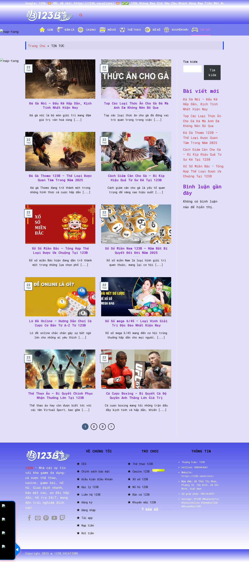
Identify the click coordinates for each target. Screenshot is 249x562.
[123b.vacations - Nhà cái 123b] (49, 15)
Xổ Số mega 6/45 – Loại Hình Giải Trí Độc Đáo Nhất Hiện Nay (136, 323)
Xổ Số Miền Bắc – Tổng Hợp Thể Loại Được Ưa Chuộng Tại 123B (60, 250)
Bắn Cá (69, 29)
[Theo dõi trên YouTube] (54, 518)
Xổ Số (156, 29)
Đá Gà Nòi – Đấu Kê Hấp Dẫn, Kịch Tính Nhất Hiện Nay (60, 105)
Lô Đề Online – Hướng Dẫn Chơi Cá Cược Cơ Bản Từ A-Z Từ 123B (60, 323)
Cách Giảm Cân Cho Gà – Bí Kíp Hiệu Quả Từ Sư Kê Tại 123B (136, 178)
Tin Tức (205, 29)
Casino (91, 29)
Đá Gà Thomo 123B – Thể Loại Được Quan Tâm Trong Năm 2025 (60, 178)
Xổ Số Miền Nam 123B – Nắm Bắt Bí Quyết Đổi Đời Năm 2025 (136, 250)
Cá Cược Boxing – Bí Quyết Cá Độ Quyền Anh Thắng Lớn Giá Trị (136, 395)
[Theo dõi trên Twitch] (62, 518)
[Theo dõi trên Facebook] (29, 518)
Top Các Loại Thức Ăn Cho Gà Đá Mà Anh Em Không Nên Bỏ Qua (136, 105)
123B (50, 29)
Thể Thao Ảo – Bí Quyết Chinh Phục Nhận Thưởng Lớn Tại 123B (60, 395)
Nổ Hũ (112, 29)
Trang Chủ (36, 46)
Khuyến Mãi (180, 29)
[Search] (80, 15)
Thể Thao (134, 29)
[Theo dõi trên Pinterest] (46, 518)
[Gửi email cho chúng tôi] (37, 518)
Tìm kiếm (190, 62)
